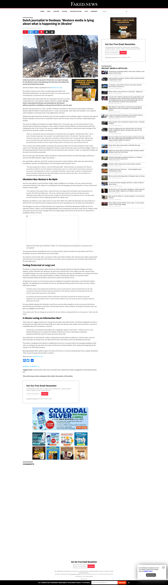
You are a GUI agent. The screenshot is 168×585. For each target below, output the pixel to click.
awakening (94, 11)
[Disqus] (60, 488)
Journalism (54, 370)
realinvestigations (76, 11)
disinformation (38, 370)
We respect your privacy (75, 574)
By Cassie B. (117, 118)
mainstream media (67, 370)
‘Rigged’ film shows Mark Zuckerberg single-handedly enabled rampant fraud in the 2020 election (126, 151)
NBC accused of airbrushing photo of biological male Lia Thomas (126, 176)
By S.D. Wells (117, 112)
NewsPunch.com (56, 87)
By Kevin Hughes (118, 93)
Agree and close (151, 575)
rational (64, 11)
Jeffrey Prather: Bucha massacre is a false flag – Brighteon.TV (125, 91)
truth (86, 11)
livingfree (56, 11)
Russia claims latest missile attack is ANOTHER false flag (124, 145)
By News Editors (118, 75)
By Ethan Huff (117, 199)
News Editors (37, 28)
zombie (42, 11)
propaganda (78, 370)
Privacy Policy (84, 578)
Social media (87, 370)
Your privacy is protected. (31, 398)
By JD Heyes (117, 160)
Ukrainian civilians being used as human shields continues (124, 164)
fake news (46, 370)
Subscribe (122, 583)
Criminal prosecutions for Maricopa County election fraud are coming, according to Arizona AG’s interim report (125, 116)
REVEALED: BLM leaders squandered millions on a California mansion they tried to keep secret (125, 158)
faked (48, 11)
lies (59, 370)
